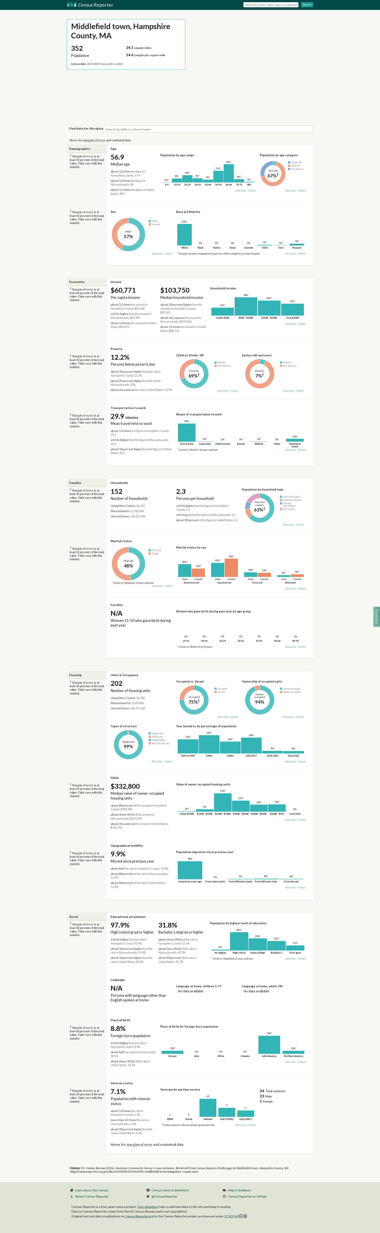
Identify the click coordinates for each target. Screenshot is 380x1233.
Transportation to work (128, 408)
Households (119, 483)
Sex (113, 212)
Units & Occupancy (124, 675)
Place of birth (120, 1020)
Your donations (147, 1207)
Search (307, 4)
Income (116, 282)
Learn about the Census (91, 1190)
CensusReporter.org (139, 1216)
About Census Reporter (91, 1196)
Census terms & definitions (170, 1190)
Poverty (116, 349)
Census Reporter (95, 4)
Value (115, 777)
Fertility (117, 605)
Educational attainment (128, 917)
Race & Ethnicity (188, 212)
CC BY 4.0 (231, 1216)
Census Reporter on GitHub (247, 1196)
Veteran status (122, 1083)
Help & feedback (239, 1190)
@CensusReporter (164, 1196)
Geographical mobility (127, 845)
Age (113, 149)
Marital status (121, 541)
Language (117, 980)
